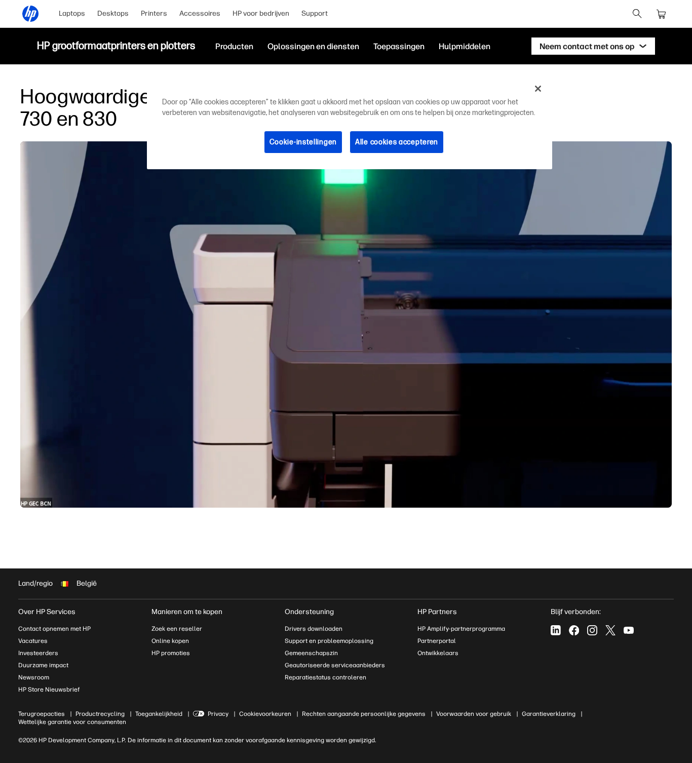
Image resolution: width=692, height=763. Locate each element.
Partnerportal (436, 640)
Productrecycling (100, 713)
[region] (349, 123)
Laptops (72, 13)
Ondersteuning (309, 611)
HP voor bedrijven (261, 13)
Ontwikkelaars (437, 653)
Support (314, 13)
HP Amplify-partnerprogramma (461, 628)
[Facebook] (574, 630)
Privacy (218, 713)
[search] (637, 14)
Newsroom (33, 677)
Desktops (113, 13)
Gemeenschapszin (311, 653)
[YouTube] (629, 630)
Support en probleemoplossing (329, 640)
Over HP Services (46, 611)
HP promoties (170, 653)
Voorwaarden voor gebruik (473, 713)
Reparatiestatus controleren (325, 677)
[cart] (661, 14)
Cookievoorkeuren (265, 713)
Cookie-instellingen (303, 142)
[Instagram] (592, 630)
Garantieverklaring (548, 713)
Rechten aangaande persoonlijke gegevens (364, 713)
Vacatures (33, 640)
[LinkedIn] (556, 630)
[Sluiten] (538, 89)
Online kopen (170, 640)
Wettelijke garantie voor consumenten (72, 722)
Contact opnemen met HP (54, 628)
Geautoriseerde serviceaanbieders (335, 665)
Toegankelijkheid (158, 713)
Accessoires (199, 13)
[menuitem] (72, 14)
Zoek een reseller (176, 628)
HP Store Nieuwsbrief (49, 689)
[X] (610, 630)
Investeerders (38, 653)
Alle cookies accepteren (396, 142)
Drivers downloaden (313, 628)
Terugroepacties (41, 713)
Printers (154, 13)
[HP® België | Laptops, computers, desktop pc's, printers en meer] (30, 14)
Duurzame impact (43, 665)
